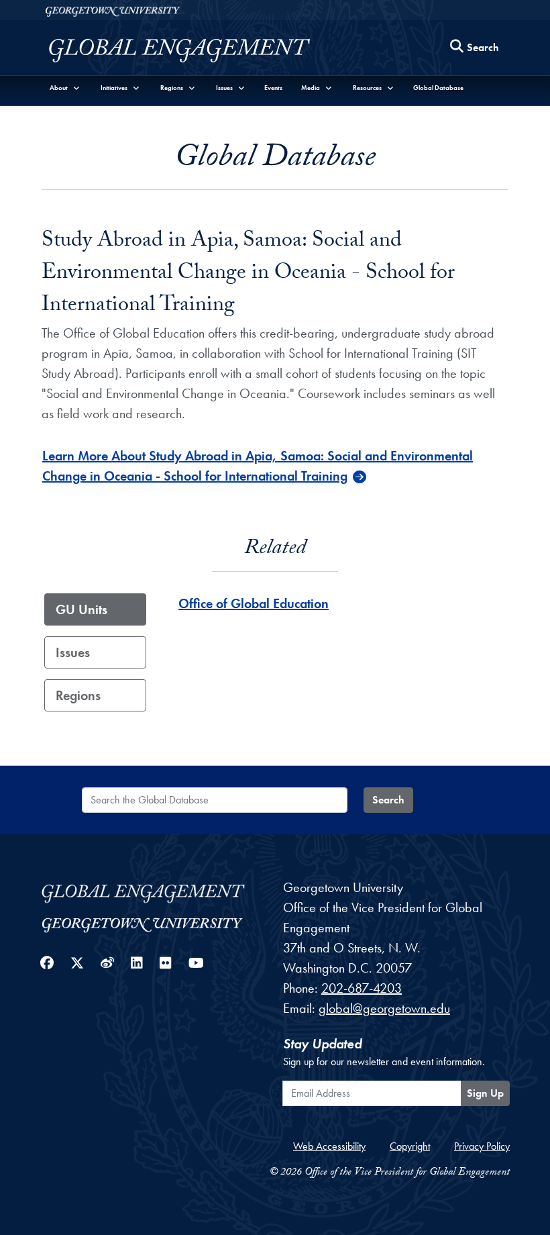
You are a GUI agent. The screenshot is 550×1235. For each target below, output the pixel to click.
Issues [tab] (73, 652)
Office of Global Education (253, 603)
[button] (65, 87)
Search (388, 800)
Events (273, 87)
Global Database (438, 87)
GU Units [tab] (81, 609)
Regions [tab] (78, 695)
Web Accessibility (329, 1146)
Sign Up (485, 1093)
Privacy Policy (482, 1146)
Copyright (410, 1146)
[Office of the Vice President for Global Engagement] (193, 50)
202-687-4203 (361, 988)
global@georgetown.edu (384, 1008)
